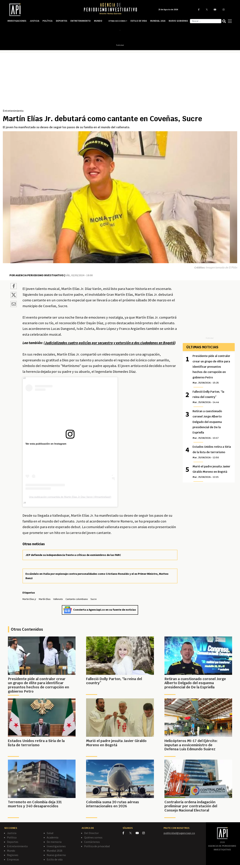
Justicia (11, 833)
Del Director (91, 833)
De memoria (54, 842)
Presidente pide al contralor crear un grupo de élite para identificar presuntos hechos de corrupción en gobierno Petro (211, 369)
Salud (50, 833)
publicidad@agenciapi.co (179, 833)
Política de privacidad (97, 846)
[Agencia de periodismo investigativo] (42, 9)
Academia (52, 837)
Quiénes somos (93, 837)
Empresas (13, 859)
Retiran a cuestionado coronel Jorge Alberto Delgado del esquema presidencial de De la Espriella (207, 424)
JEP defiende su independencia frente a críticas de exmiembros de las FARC (73, 555)
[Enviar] (14, 304)
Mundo (11, 850)
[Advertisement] (120, 82)
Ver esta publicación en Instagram (45, 443)
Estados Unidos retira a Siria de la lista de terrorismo (212, 452)
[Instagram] (145, 833)
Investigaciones (56, 846)
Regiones (12, 855)
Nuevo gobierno (56, 855)
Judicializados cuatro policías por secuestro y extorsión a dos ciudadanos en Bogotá (109, 343)
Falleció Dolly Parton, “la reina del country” (208, 397)
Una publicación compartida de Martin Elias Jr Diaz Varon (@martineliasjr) (70, 496)
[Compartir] (14, 286)
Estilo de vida (55, 859)
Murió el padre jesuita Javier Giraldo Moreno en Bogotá (211, 472)
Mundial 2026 (54, 850)
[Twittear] (14, 297)
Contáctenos (92, 842)
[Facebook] (126, 833)
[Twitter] (132, 833)
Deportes (12, 842)
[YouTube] (139, 833)
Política (12, 837)
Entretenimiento (13, 110)
